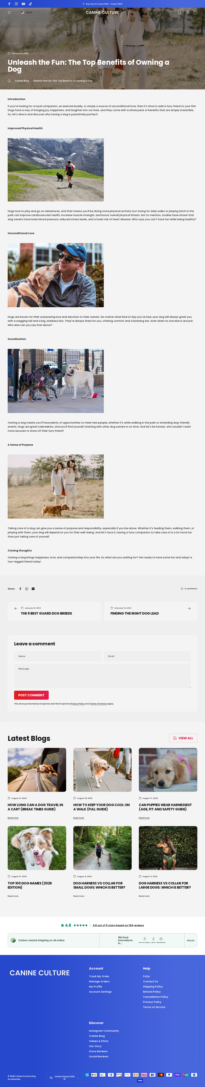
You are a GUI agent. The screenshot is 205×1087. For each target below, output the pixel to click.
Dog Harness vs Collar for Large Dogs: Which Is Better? (165, 885)
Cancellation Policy (155, 997)
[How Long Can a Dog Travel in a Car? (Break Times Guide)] (37, 770)
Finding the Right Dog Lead (135, 613)
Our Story (95, 1046)
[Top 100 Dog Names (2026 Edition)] (37, 848)
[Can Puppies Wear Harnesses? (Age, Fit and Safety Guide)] (168, 770)
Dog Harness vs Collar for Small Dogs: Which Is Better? (99, 885)
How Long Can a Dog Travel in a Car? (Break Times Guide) (35, 807)
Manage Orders (99, 981)
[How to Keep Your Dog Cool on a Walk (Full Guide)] (102, 770)
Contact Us (150, 981)
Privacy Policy (77, 703)
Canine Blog (22, 80)
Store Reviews (98, 1051)
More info (190, 940)
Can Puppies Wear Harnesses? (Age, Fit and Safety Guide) (165, 807)
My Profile (95, 986)
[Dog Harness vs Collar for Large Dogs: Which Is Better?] (168, 848)
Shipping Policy (153, 986)
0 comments (191, 588)
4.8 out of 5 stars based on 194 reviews (118, 925)
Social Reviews (98, 1056)
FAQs (146, 976)
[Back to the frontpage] (9, 80)
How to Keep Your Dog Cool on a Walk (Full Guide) (101, 807)
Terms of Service (98, 703)
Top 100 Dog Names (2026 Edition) (30, 885)
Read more (13, 817)
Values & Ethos (98, 1041)
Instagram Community (104, 1031)
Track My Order (99, 976)
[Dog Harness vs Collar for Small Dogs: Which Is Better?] (102, 848)
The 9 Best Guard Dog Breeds (46, 613)
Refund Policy (152, 991)
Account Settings (100, 991)
